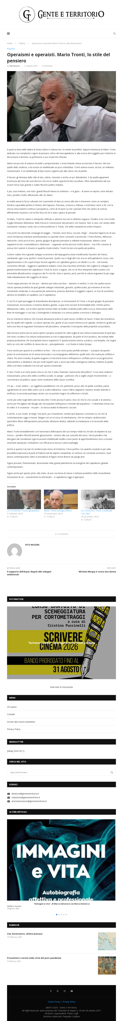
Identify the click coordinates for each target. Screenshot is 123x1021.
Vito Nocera (15, 66)
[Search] (114, 33)
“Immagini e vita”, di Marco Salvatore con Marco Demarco (62, 904)
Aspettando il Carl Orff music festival (61, 643)
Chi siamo (12, 706)
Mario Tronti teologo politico (58, 510)
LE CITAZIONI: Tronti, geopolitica (23, 510)
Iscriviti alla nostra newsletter (21, 721)
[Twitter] (58, 991)
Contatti (11, 714)
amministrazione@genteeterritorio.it (29, 801)
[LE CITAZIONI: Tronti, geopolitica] (24, 499)
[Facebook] (50, 991)
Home (9, 43)
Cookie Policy (54, 1001)
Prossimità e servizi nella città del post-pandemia (34, 958)
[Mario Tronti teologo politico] (61, 499)
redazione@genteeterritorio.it (26, 797)
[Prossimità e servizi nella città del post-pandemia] (107, 966)
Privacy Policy (13, 729)
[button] (10, 642)
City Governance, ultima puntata (24, 933)
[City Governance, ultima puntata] (107, 941)
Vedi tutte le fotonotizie (61, 687)
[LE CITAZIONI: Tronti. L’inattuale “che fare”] (98, 499)
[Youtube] (72, 991)
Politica (22, 43)
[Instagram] (65, 991)
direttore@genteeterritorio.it (25, 793)
